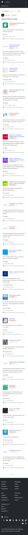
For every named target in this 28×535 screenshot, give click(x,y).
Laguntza (3, 495)
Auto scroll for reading (15, 250)
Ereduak (17, 488)
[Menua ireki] (26, 2)
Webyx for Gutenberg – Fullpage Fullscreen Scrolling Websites (17, 135)
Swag (17, 500)
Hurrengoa (16, 474)
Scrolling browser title (15, 450)
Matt (3, 506)
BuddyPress (4, 511)
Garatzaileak (4, 497)
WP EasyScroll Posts (15, 295)
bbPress (4, 508)
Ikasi (2, 493)
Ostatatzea (4, 486)
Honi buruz (3, 481)
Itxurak (16, 484)
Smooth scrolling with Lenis (16, 90)
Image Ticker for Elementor (16, 272)
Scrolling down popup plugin (17, 362)
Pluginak (17, 486)
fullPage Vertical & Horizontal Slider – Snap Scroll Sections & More (17, 182)
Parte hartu (17, 493)
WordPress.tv (5, 500)
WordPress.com (5, 504)
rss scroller (12, 227)
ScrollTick (12, 318)
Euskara (6, 517)
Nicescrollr (12, 385)
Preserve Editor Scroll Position (13, 69)
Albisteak (3, 484)
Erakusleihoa (18, 481)
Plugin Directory (4, 5)
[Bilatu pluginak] (19, 11)
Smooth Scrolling (13, 113)
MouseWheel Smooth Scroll (16, 23)
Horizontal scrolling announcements (14, 45)
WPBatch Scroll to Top (15, 430)
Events (16, 495)
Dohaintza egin (19, 497)
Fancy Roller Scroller (14, 340)
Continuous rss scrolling (15, 203)
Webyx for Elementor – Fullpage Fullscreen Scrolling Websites (17, 159)
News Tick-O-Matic (14, 408)
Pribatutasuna (4, 488)
